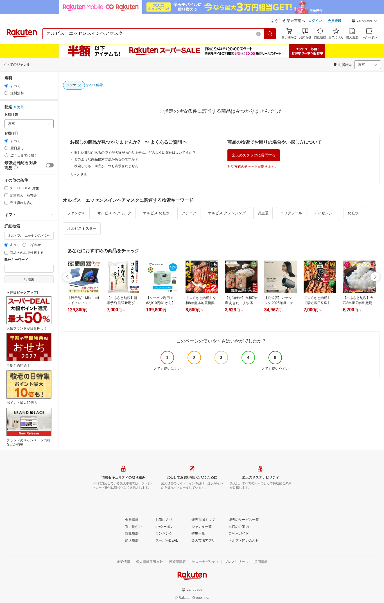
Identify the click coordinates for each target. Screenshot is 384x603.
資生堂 (262, 213)
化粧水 (353, 213)
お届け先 (11, 114)
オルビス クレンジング (227, 213)
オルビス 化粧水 (156, 213)
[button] (364, 21)
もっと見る (78, 175)
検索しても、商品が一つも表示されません (106, 166)
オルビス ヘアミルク (114, 213)
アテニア (189, 213)
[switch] (50, 165)
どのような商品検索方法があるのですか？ (106, 159)
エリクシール (291, 213)
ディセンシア (325, 213)
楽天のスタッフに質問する (253, 155)
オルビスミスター (81, 228)
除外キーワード (16, 260)
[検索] (270, 33)
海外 (20, 107)
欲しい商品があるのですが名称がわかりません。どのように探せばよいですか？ (135, 153)
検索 (31, 279)
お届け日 (11, 133)
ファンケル (76, 213)
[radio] (6, 86)
